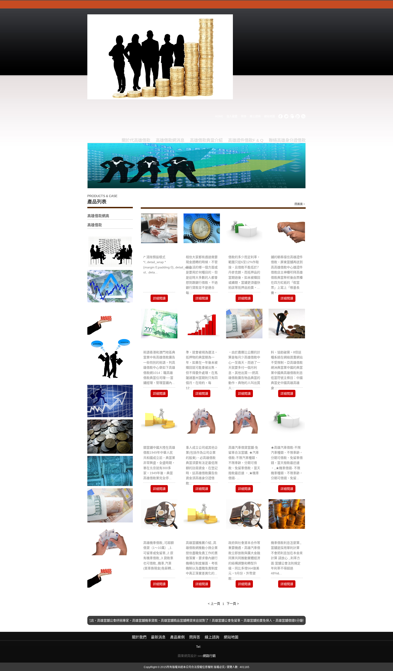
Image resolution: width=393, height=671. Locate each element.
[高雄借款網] (159, 418)
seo (200, 656)
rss (303, 116)
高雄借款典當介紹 (206, 140)
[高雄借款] (202, 418)
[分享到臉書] (280, 116)
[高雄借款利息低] (159, 228)
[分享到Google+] (292, 116)
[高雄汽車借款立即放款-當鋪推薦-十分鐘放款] (244, 514)
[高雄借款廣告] (159, 323)
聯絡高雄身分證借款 (287, 140)
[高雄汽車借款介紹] (287, 418)
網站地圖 (269, 116)
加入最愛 (232, 116)
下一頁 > (233, 603)
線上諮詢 (255, 116)
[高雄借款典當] (287, 323)
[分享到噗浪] (297, 116)
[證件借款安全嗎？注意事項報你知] (202, 228)
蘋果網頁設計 (187, 656)
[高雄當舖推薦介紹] (202, 514)
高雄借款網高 (98, 216)
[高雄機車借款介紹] (159, 514)
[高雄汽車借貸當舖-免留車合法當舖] (244, 418)
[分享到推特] (286, 116)
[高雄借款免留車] (244, 228)
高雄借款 (94, 225)
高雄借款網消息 (170, 140)
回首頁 (299, 204)
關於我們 (139, 637)
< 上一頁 (214, 603)
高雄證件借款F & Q (245, 140)
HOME (219, 116)
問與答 (194, 637)
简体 (243, 116)
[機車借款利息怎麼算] (287, 514)
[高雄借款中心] (287, 228)
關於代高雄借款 (136, 140)
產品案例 (177, 637)
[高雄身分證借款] (244, 323)
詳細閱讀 (159, 298)
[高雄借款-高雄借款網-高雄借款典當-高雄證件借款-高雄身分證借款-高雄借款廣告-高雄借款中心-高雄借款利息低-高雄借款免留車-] (160, 56)
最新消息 (158, 637)
